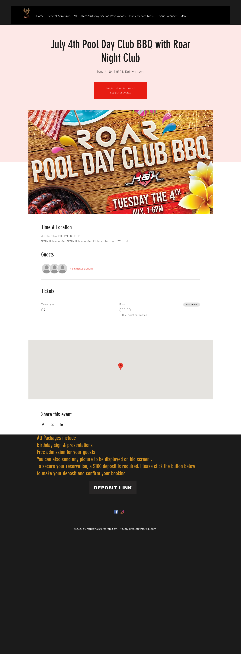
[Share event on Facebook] (43, 424)
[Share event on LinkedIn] (61, 424)
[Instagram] (122, 512)
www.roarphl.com (106, 528)
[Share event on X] (52, 424)
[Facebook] (116, 512)
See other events (120, 92)
